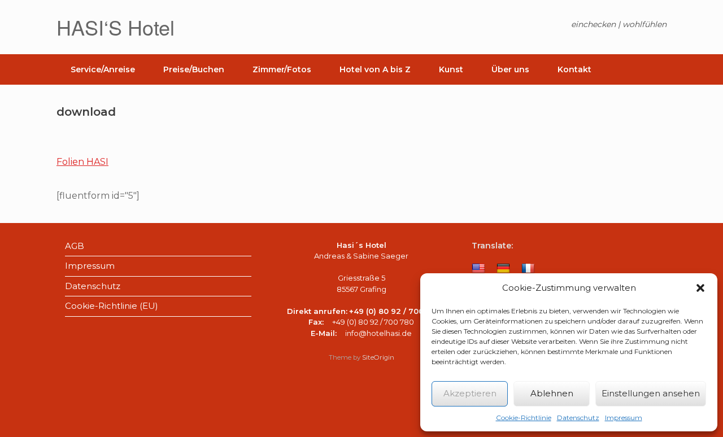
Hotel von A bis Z (375, 69)
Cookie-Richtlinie (523, 417)
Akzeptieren (469, 393)
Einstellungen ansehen (651, 393)
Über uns (510, 69)
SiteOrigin (378, 357)
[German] (503, 268)
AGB (74, 246)
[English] (478, 268)
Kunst (451, 69)
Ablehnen (551, 393)
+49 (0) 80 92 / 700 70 (392, 311)
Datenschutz (578, 417)
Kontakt (574, 69)
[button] (700, 288)
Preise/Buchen (193, 69)
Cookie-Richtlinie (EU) (111, 305)
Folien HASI (82, 161)
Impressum (623, 417)
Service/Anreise (103, 69)
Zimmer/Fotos (281, 69)
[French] (528, 268)
